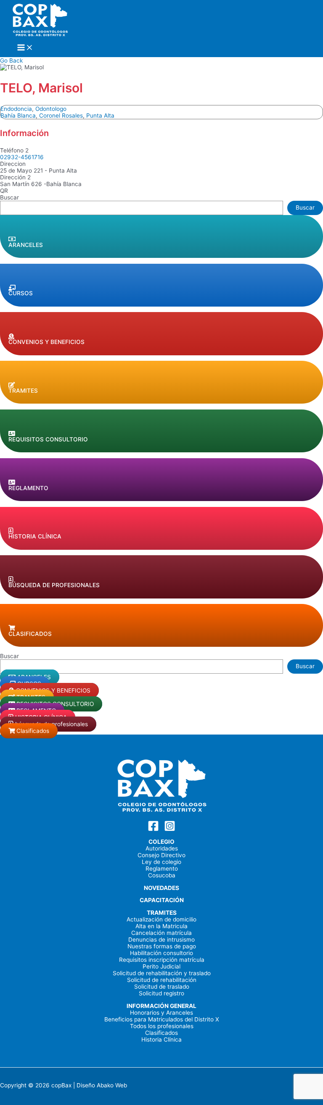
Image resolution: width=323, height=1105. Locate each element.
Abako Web (112, 1085)
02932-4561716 (22, 157)
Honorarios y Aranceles (161, 1012)
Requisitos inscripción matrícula (161, 959)
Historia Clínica (161, 1039)
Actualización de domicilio (161, 919)
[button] (161, 236)
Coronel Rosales (61, 115)
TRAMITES (162, 912)
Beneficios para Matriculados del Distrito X (161, 1019)
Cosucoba (161, 875)
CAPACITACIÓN (162, 900)
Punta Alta (100, 115)
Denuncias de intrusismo (161, 939)
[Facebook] (153, 829)
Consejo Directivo (161, 855)
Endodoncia (16, 108)
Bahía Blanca (18, 115)
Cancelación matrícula (161, 932)
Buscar (9, 197)
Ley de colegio (161, 861)
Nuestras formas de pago (161, 946)
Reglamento (162, 868)
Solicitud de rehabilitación (161, 979)
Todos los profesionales (161, 1026)
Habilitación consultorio (161, 953)
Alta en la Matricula (161, 926)
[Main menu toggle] (25, 48)
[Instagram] (169, 829)
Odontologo (50, 108)
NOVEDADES (161, 888)
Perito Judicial (161, 966)
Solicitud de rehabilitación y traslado (162, 973)
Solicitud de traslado (161, 986)
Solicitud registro (161, 993)
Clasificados (161, 1032)
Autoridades (162, 848)
